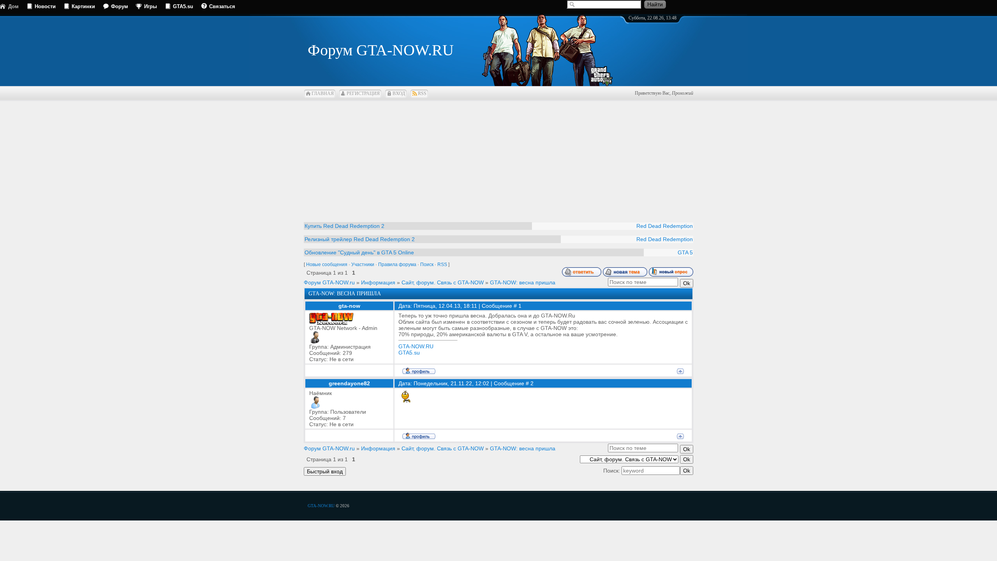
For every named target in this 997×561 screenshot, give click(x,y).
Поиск (426, 264)
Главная (323, 93)
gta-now (349, 306)
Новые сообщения (326, 264)
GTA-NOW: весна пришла (522, 282)
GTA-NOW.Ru (321, 505)
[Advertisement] (498, 155)
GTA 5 (685, 252)
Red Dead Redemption (664, 226)
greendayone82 (349, 383)
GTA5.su (183, 6)
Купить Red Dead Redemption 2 (344, 226)
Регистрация (363, 93)
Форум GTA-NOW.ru (329, 282)
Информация (378, 282)
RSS (422, 93)
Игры (150, 6)
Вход (399, 93)
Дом (13, 6)
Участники (362, 264)
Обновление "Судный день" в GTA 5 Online (359, 252)
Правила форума (397, 264)
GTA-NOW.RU (415, 346)
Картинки (83, 6)
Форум (119, 6)
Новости (45, 6)
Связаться (222, 6)
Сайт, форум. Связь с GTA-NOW (443, 282)
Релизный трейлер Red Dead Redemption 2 (360, 239)
